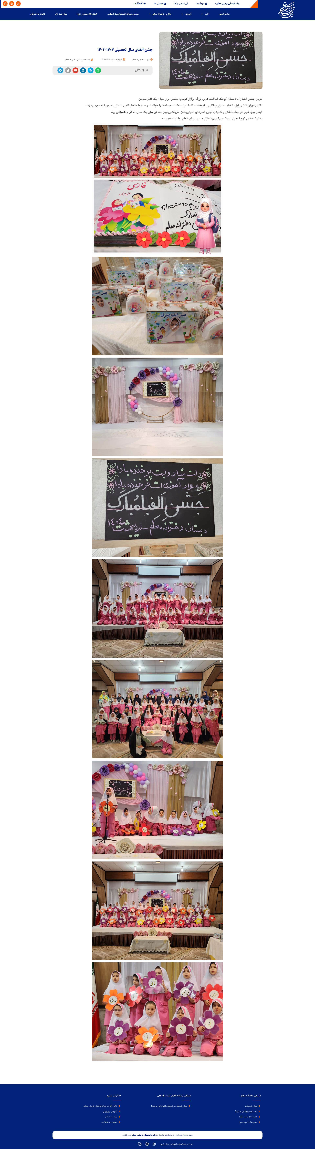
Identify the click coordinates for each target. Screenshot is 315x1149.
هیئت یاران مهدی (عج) (87, 14)
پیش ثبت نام (61, 14)
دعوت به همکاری (37, 14)
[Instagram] (18, 3)
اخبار (207, 14)
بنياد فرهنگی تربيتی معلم (144, 1135)
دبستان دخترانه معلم (74, 59)
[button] (98, 70)
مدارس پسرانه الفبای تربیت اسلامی (123, 14)
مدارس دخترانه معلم (162, 14)
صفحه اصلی (224, 14)
